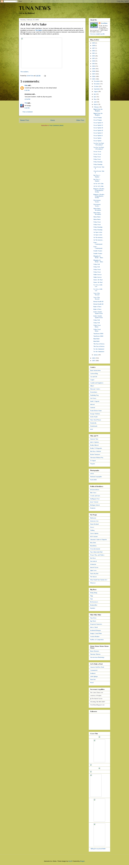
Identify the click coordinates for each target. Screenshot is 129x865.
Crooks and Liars (95, 495)
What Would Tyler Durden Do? (98, 580)
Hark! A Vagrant (94, 401)
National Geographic (96, 476)
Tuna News (93, 618)
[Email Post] (44, 75)
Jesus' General (94, 502)
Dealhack (92, 673)
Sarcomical (93, 561)
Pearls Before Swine (96, 410)
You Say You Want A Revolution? (98, 144)
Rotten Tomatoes (95, 454)
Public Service (97, 274)
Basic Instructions (95, 370)
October (96, 86)
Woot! (91, 682)
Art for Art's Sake (98, 183)
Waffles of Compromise (97, 639)
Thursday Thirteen (95, 654)
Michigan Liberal (95, 505)
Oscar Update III (98, 128)
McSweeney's (94, 602)
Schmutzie (93, 564)
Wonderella (93, 423)
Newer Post (24, 120)
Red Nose (93, 558)
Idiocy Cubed (94, 627)
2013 (93, 58)
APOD (92, 473)
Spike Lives (93, 570)
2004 (94, 358)
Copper (92, 379)
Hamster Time (94, 439)
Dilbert (92, 386)
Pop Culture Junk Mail (96, 552)
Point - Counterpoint (97, 243)
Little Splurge (94, 676)
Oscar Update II (98, 133)
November (97, 84)
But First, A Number (96, 176)
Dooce (92, 527)
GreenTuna (104, 23)
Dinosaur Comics (95, 389)
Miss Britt (93, 542)
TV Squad (93, 460)
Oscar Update (97, 138)
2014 (93, 56)
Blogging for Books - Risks (98, 256)
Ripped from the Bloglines (98, 110)
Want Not (93, 679)
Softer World (93, 417)
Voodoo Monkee (94, 636)
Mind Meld (96, 338)
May (95, 99)
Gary (26, 85)
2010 (93, 66)
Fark (91, 599)
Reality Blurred (94, 445)
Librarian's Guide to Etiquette (98, 539)
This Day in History (98, 344)
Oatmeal (92, 407)
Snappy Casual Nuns (96, 633)
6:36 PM (27, 90)
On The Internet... (98, 237)
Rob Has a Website (95, 451)
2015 (93, 53)
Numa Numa (96, 217)
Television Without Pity (96, 457)
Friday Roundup (97, 162)
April (95, 102)
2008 (94, 71)
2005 (94, 79)
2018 (93, 45)
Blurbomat (93, 518)
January (96, 355)
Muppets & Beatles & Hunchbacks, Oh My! (98, 190)
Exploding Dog (94, 395)
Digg (91, 596)
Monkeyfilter (93, 605)
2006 (94, 76)
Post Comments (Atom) (56, 125)
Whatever (93, 583)
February (96, 107)
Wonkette (92, 508)
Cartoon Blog (94, 373)
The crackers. (24, 71)
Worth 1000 (93, 479)
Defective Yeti (94, 521)
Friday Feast (97, 156)
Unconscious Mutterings (97, 657)
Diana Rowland (94, 524)
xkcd (91, 429)
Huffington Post (94, 499)
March (96, 104)
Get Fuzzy (93, 398)
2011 (93, 63)
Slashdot (92, 608)
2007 (94, 74)
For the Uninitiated (98, 349)
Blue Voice (93, 492)
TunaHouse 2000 (98, 333)
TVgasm (92, 463)
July (95, 94)
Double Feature (97, 251)
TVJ (26, 103)
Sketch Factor (94, 567)
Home (52, 120)
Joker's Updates (94, 442)
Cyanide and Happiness (96, 383)
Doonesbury (93, 392)
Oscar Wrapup (97, 117)
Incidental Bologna (95, 630)
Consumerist (93, 670)
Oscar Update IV (98, 122)
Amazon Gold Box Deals (97, 667)
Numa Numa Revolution (97, 209)
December (97, 81)
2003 (94, 360)
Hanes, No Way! (97, 280)
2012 (93, 61)
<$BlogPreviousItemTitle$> (98, 848)
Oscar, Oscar (97, 151)
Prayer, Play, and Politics (97, 555)
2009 (94, 68)
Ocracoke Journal (95, 549)
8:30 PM (27, 108)
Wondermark (93, 426)
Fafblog (92, 530)
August (96, 91)
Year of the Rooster (96, 294)
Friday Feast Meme (97, 326)
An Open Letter (97, 232)
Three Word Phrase (95, 420)
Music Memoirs (94, 651)
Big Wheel (93, 621)
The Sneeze (93, 576)
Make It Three (97, 306)
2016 (93, 50)
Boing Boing (93, 592)
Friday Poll (96, 264)
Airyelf (70, 861)
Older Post (80, 120)
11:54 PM (27, 99)
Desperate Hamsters (96, 624)
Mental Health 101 (98, 301)
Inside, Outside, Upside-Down (98, 312)
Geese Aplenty (94, 533)
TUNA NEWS (35, 8)
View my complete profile (97, 34)
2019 (93, 43)
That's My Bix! (94, 573)
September (97, 89)
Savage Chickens (95, 414)
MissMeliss (93, 546)
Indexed (92, 404)
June (95, 96)
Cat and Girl (93, 376)
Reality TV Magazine (96, 448)
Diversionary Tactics (97, 201)
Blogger (82, 861)
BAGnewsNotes (94, 489)
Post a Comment (28, 112)
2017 (93, 48)
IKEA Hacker (94, 536)
